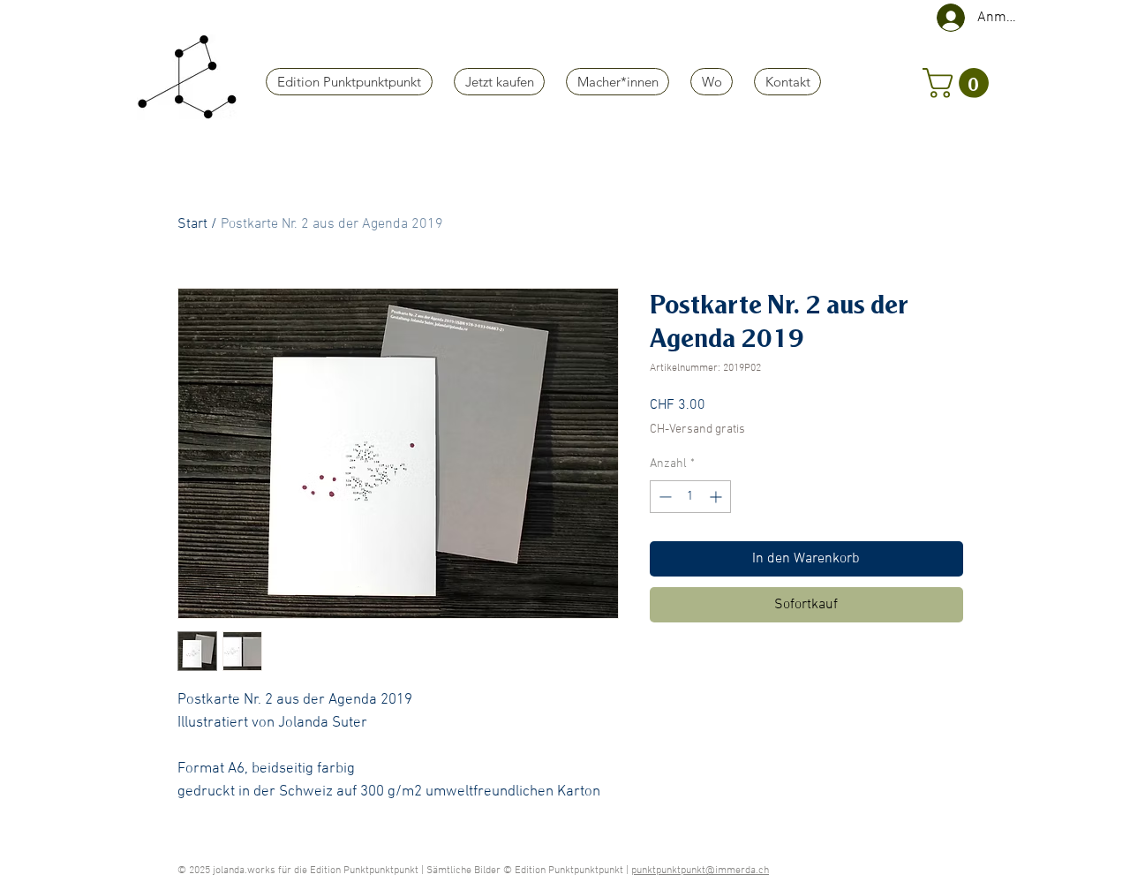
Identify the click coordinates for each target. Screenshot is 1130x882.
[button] (959, 83)
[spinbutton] (690, 496)
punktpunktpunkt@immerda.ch (700, 870)
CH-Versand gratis (697, 429)
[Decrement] (663, 496)
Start (192, 224)
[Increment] (717, 496)
